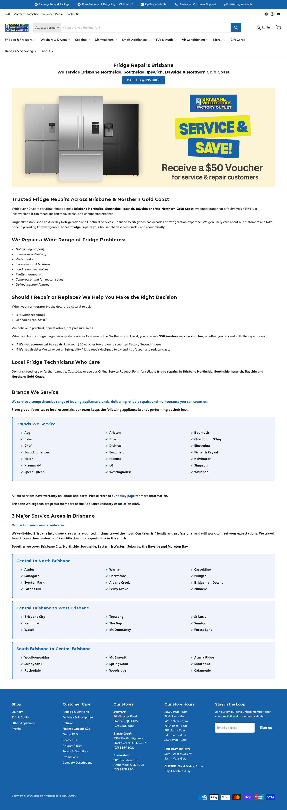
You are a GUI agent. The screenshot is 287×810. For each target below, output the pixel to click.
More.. (218, 40)
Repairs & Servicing (19, 51)
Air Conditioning (194, 40)
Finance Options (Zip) (77, 729)
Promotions (70, 757)
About (46, 51)
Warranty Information (26, 14)
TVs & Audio (165, 40)
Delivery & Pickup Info (78, 717)
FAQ (7, 14)
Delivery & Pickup (52, 14)
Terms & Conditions (76, 751)
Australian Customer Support (197, 4)
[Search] (236, 27)
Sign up (266, 727)
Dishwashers (104, 40)
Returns (68, 723)
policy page (126, 496)
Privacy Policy (72, 746)
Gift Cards (237, 40)
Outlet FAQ (70, 734)
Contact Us (73, 14)
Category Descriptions (77, 763)
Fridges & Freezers (19, 40)
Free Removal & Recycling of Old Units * (107, 4)
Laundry (17, 712)
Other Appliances (23, 723)
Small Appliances (135, 40)
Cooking (81, 40)
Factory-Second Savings (54, 4)
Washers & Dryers (54, 40)
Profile (16, 729)
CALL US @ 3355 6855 (143, 80)
